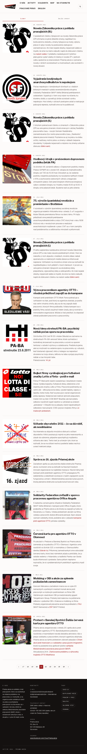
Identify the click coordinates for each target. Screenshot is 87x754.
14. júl (48, 360)
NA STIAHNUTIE (63, 3)
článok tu (44, 550)
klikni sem (45, 146)
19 (32, 667)
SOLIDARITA (43, 3)
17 (23, 667)
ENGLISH (41, 8)
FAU (79, 604)
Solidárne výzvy (68, 705)
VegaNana (66, 709)
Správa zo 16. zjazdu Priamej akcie (53, 459)
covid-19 (66, 689)
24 (55, 667)
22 (46, 667)
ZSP (51, 607)
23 (50, 667)
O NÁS (22, 3)
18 (28, 667)
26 (64, 667)
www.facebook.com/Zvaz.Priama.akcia (43, 738)
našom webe (41, 54)
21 (41, 667)
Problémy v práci (68, 697)
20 (37, 667)
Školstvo (66, 701)
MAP (52, 3)
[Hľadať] (80, 6)
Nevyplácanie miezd (69, 693)
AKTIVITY (32, 3)
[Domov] (10, 6)
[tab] (23, 18)
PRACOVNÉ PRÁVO (28, 8)
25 (59, 667)
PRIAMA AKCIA (21, 749)
